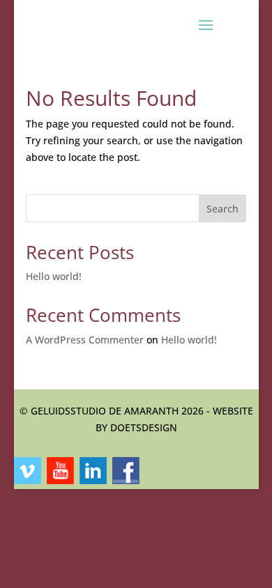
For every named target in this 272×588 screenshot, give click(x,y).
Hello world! (54, 276)
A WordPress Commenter (85, 339)
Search (222, 208)
